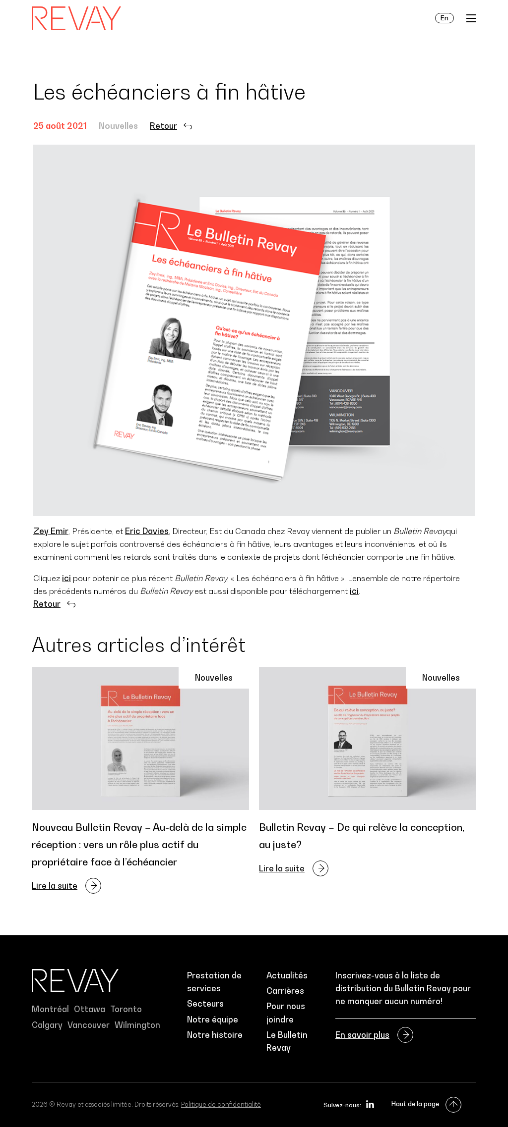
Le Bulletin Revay (287, 1041)
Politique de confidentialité (221, 1104)
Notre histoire (215, 1035)
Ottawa (89, 1009)
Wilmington (137, 1025)
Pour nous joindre (285, 1012)
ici (66, 578)
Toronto (126, 1009)
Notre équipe (212, 1019)
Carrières (285, 991)
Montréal (50, 1009)
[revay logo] (76, 18)
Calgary (47, 1025)
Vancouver (88, 1025)
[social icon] (370, 1104)
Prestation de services (214, 981)
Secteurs (205, 1004)
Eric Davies (147, 531)
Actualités (287, 975)
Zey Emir (50, 531)
